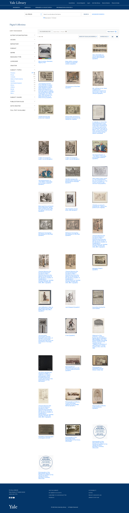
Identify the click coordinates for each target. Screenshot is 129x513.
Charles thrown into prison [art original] (44, 117)
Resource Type (15, 57)
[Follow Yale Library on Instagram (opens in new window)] (11, 497)
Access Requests (81, 3)
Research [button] (16, 7)
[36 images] (97, 396)
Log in (88, 3)
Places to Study (115, 3)
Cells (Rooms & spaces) (16, 83)
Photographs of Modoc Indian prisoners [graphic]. (99, 407)
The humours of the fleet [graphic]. (72, 87)
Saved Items (72, 3)
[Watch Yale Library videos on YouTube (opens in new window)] (14, 497)
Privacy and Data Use (95, 495)
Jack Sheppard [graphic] (72, 307)
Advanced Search (98, 14)
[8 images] (45, 429)
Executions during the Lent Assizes (98, 307)
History (12, 85)
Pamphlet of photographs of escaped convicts (45, 437)
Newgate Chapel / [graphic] (97, 269)
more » (12, 93)
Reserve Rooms (106, 3)
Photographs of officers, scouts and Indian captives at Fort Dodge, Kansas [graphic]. (72, 403)
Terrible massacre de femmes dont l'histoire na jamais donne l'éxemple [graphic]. (72, 180)
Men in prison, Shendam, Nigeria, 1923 (45, 62)
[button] (86, 14)
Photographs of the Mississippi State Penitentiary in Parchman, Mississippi (72, 439)
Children (13, 87)
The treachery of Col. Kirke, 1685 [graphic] (71, 209)
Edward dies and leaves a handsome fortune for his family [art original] (72, 118)
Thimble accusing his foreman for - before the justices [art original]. (99, 206)
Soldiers (12, 91)
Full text (54, 17)
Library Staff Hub (94, 497)
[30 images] (99, 360)
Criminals (13, 77)
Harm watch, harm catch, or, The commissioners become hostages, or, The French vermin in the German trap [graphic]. (99, 181)
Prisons (12, 75)
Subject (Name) (16, 97)
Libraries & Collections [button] (43, 7)
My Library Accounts (55, 492)
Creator (13, 65)
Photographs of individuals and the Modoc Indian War (97, 369)
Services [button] (27, 7)
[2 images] (98, 112)
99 (104, 36)
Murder (12, 89)
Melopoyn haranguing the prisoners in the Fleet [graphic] (45, 234)
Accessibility (92, 490)
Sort (87, 36)
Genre (12, 52)
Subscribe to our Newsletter (57, 495)
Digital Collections (18, 25)
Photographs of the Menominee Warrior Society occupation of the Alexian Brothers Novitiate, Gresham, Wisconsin (99, 444)
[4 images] (72, 394)
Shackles (13, 81)
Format (13, 48)
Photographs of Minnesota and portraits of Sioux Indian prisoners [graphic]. (72, 368)
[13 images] (72, 429)
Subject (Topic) (16, 70)
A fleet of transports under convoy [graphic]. (45, 158)
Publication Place (17, 101)
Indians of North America (17, 79)
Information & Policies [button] (64, 7)
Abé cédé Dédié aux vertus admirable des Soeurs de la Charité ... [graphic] (98, 56)
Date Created (15, 106)
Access (12, 39)
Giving (91, 492)
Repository (14, 44)
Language (14, 61)
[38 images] (45, 362)
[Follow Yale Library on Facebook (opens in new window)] (9, 497)
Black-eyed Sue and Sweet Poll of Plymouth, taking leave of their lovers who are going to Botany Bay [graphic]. (45, 208)
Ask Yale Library (96, 3)
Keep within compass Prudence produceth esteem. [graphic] (71, 63)
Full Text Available (17, 110)
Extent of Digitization (18, 35)
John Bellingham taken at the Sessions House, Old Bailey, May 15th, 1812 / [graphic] (45, 309)
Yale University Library (18, 3)
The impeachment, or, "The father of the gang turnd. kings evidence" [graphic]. (99, 156)
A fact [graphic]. (70, 335)
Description (48, 17)
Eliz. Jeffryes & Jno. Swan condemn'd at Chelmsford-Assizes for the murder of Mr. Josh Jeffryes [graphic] (99, 90)
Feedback (51, 497)
